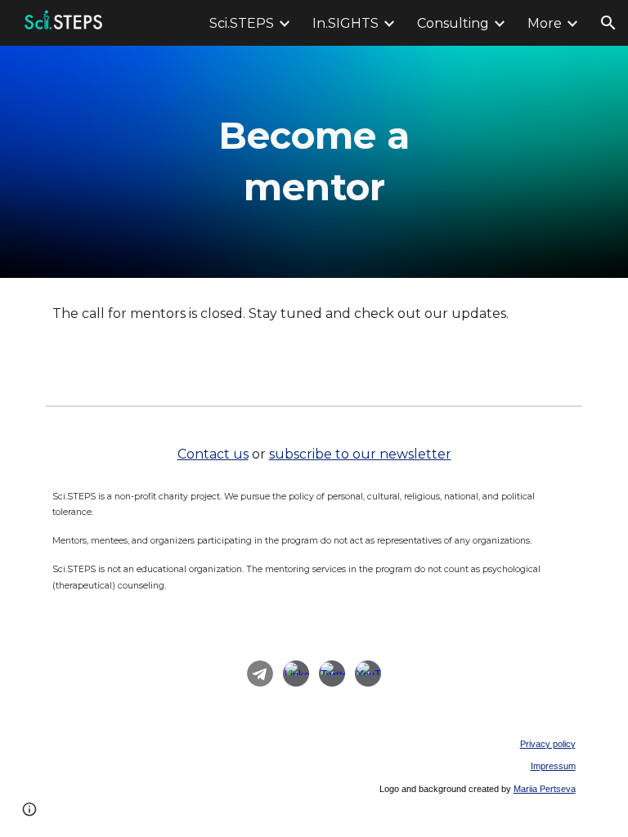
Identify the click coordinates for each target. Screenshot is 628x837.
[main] (313, 161)
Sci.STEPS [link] (241, 23)
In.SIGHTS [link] (345, 23)
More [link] (544, 23)
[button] (608, 23)
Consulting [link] (453, 23)
